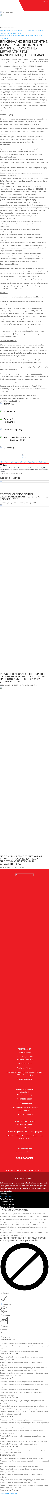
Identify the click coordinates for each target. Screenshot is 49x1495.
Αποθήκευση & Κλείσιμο (8, 1493)
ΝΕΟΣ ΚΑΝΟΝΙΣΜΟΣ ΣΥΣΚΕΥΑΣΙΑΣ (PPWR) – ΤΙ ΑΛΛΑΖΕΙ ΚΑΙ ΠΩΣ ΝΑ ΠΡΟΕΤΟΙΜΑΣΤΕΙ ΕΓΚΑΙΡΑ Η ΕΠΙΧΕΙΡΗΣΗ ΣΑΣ (21, 860)
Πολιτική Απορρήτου (24, 1125)
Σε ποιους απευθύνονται (24, 1152)
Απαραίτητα (7, 1304)
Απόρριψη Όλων (6, 1196)
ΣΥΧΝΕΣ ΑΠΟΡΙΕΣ (24, 1158)
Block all (6, 1293)
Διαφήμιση (6, 1337)
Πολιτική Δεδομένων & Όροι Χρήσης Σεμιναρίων (25, 1132)
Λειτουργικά (7, 1315)
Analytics (6, 1326)
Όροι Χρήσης (24, 1127)
